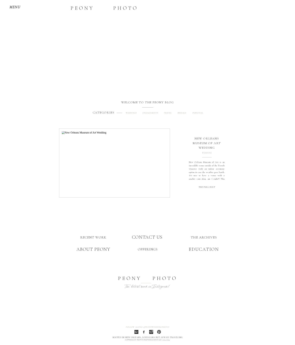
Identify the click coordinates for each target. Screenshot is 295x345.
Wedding (207, 153)
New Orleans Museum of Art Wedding (207, 143)
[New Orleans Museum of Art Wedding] (114, 163)
